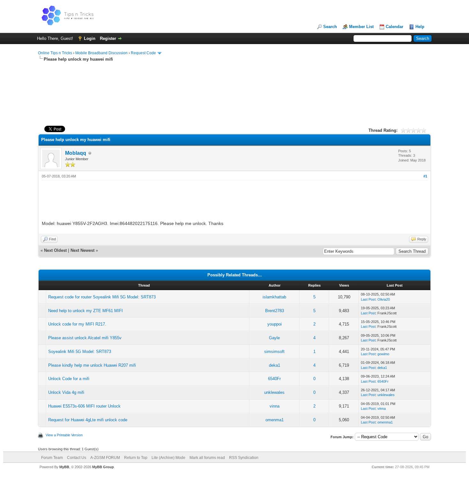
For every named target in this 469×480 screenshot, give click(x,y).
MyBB (64, 467)
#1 (425, 176)
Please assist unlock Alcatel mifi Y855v (85, 337)
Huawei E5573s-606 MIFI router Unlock (84, 406)
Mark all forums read (207, 457)
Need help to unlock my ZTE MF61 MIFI (85, 310)
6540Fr (274, 378)
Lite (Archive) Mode (168, 457)
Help (419, 26)
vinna (274, 406)
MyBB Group (103, 467)
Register (108, 38)
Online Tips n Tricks (55, 53)
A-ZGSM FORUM (105, 457)
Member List (361, 26)
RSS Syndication (243, 457)
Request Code (143, 53)
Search (330, 26)
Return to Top (135, 457)
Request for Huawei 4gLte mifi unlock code (87, 419)
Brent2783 (274, 310)
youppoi (274, 324)
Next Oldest (55, 250)
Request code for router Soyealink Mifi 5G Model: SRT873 (102, 297)
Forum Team (52, 457)
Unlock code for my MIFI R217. (77, 324)
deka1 (274, 365)
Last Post (368, 299)
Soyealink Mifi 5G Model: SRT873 (79, 351)
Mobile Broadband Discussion (101, 53)
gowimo (383, 354)
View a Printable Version (64, 435)
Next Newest (82, 250)
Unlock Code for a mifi (68, 378)
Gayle (274, 337)
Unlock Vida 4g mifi (66, 392)
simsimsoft (274, 351)
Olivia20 (383, 299)
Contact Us (76, 457)
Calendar (394, 26)
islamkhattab (274, 297)
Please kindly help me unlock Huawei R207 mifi (92, 365)
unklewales (274, 392)
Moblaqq (75, 153)
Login (89, 38)
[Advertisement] (234, 82)
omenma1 (274, 419)
